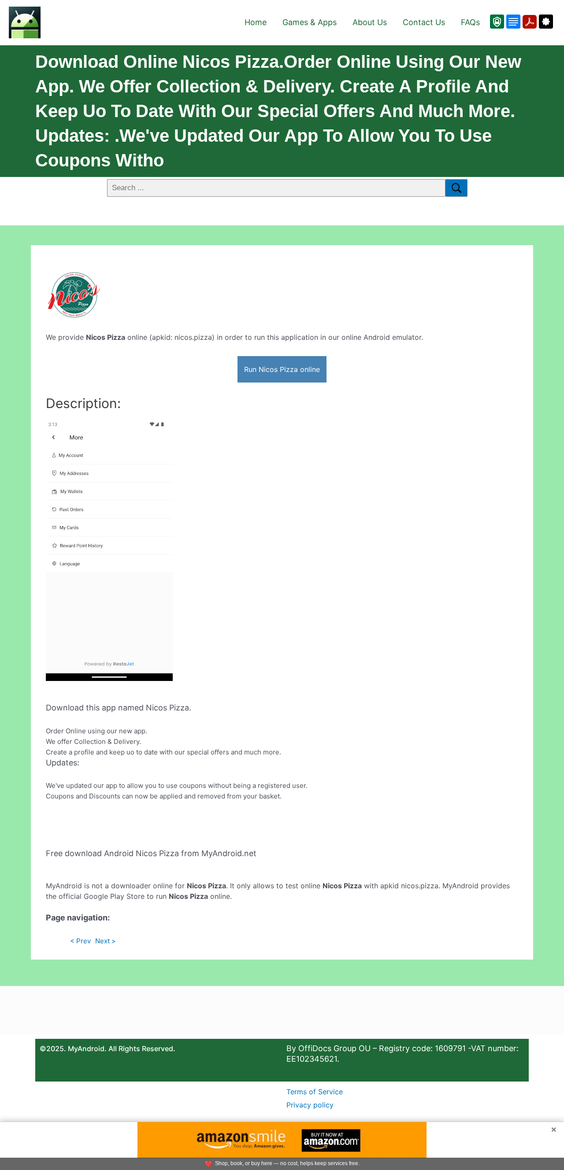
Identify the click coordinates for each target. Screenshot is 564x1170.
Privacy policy (310, 1104)
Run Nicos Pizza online (282, 369)
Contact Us (424, 22)
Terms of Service (314, 1091)
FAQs (470, 22)
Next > (105, 941)
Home (256, 22)
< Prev (80, 941)
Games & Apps (309, 22)
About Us (369, 22)
